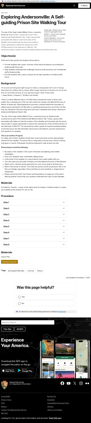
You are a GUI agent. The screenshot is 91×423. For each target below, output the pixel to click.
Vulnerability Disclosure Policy (58, 403)
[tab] (34, 202)
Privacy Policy (6, 400)
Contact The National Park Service (13, 410)
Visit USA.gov (55, 418)
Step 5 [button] (6, 226)
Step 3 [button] (6, 214)
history (40, 271)
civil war (31, 271)
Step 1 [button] (6, 202)
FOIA (3, 403)
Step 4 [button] (6, 220)
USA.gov (50, 406)
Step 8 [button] (6, 244)
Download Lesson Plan (9, 262)
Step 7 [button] (6, 238)
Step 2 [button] (6, 208)
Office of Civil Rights (54, 410)
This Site (7, 329)
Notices (4, 406)
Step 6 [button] (6, 232)
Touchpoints (62, 311)
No (23, 303)
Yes (23, 297)
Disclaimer (51, 400)
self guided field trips (16, 271)
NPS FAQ (4, 413)
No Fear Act (51, 396)
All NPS (20, 329)
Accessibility (5, 396)
